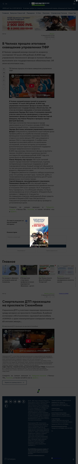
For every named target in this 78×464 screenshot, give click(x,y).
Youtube (30, 209)
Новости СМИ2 (63, 293)
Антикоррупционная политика (59, 426)
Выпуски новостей (17, 13)
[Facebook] (6, 406)
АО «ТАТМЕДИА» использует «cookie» (37, 448)
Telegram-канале (39, 376)
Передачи (31, 13)
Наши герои (73, 13)
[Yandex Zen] (6, 401)
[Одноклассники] (3, 76)
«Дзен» (13, 211)
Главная (5, 13)
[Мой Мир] (3, 84)
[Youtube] (19, 401)
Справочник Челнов (59, 13)
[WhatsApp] (3, 80)
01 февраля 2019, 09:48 (47, 35)
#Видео (52, 33)
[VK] (10, 401)
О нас (38, 13)
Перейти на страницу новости (13, 382)
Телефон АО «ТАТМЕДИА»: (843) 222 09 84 (61, 428)
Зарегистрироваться (51, 250)
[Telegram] (3, 72)
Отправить (36, 246)
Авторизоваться (21, 250)
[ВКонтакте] (3, 68)
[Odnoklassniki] (23, 401)
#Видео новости (49, 293)
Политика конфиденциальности (36, 455)
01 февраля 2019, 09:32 (47, 295)
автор (4, 33)
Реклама (46, 13)
